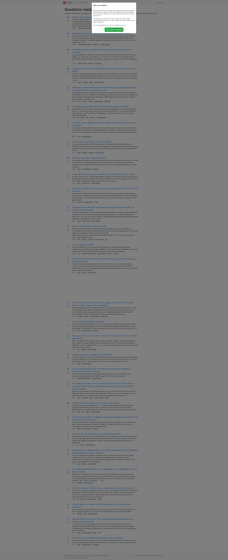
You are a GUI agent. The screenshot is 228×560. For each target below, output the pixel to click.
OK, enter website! (114, 30)
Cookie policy (111, 25)
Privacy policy (121, 25)
